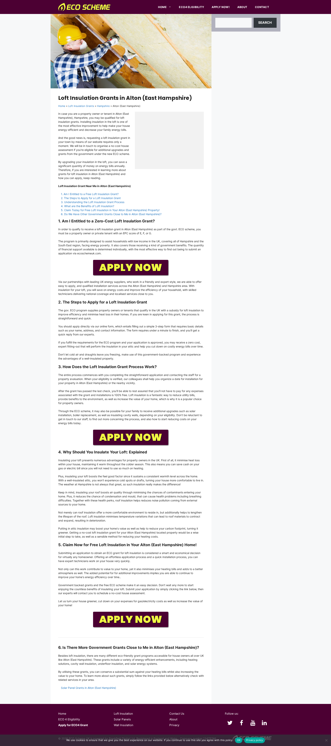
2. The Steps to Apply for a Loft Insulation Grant (91, 198)
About (242, 7)
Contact (262, 7)
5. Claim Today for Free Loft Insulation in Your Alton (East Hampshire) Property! (110, 210)
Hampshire (103, 105)
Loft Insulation (123, 713)
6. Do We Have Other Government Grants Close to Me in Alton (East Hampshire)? (111, 214)
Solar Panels (122, 719)
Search (265, 22)
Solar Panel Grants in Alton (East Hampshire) (88, 687)
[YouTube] (253, 723)
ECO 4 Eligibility (69, 719)
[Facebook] (241, 723)
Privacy (174, 725)
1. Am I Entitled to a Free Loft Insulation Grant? (90, 194)
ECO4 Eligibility (191, 7)
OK (239, 740)
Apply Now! (221, 7)
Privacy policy (254, 740)
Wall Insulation (123, 725)
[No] (326, 740)
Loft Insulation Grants (81, 105)
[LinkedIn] (264, 723)
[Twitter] (230, 723)
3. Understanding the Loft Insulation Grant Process (92, 202)
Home (162, 7)
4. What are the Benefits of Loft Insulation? (87, 206)
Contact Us (176, 713)
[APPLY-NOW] (131, 275)
